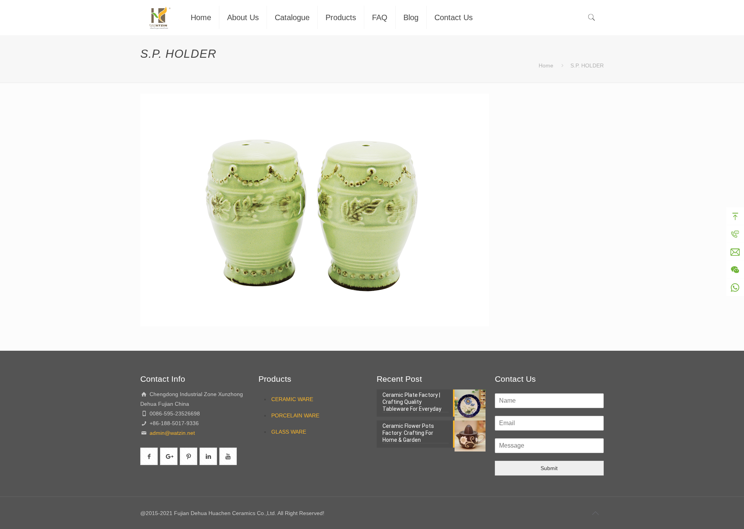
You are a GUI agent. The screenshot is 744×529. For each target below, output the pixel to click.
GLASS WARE (288, 432)
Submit (549, 468)
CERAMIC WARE (292, 399)
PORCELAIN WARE (295, 415)
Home (546, 65)
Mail (735, 252)
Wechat (735, 270)
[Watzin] (159, 17)
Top (735, 216)
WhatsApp (735, 287)
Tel (735, 234)
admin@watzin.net (171, 433)
